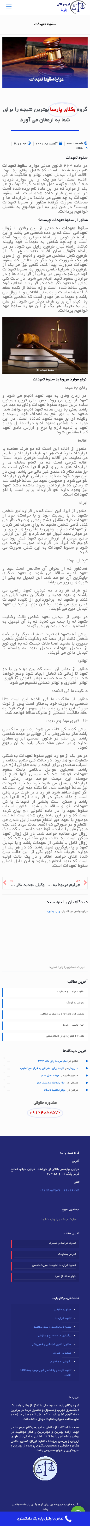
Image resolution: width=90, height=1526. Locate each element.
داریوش (73, 1068)
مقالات (79, 148)
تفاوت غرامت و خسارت (70, 991)
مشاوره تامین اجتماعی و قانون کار (51, 1344)
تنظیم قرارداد (63, 1318)
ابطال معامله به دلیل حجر (51, 1082)
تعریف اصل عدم (51, 1075)
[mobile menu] (9, 7)
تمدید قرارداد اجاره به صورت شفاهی (62, 1013)
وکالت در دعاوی (62, 1353)
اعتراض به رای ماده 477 (53, 1061)
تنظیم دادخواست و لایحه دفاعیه (52, 1327)
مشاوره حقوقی (62, 1309)
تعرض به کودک (75, 1002)
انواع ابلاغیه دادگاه (55, 1090)
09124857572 (50, 1190)
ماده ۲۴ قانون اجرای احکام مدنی (65, 1036)
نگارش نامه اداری (60, 1361)
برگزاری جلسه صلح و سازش (54, 1335)
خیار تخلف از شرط (73, 1025)
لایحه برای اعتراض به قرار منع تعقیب (42, 1068)
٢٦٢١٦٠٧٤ (71, 1190)
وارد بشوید (53, 911)
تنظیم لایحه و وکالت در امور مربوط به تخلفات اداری (45, 1373)
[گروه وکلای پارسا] (71, 7)
